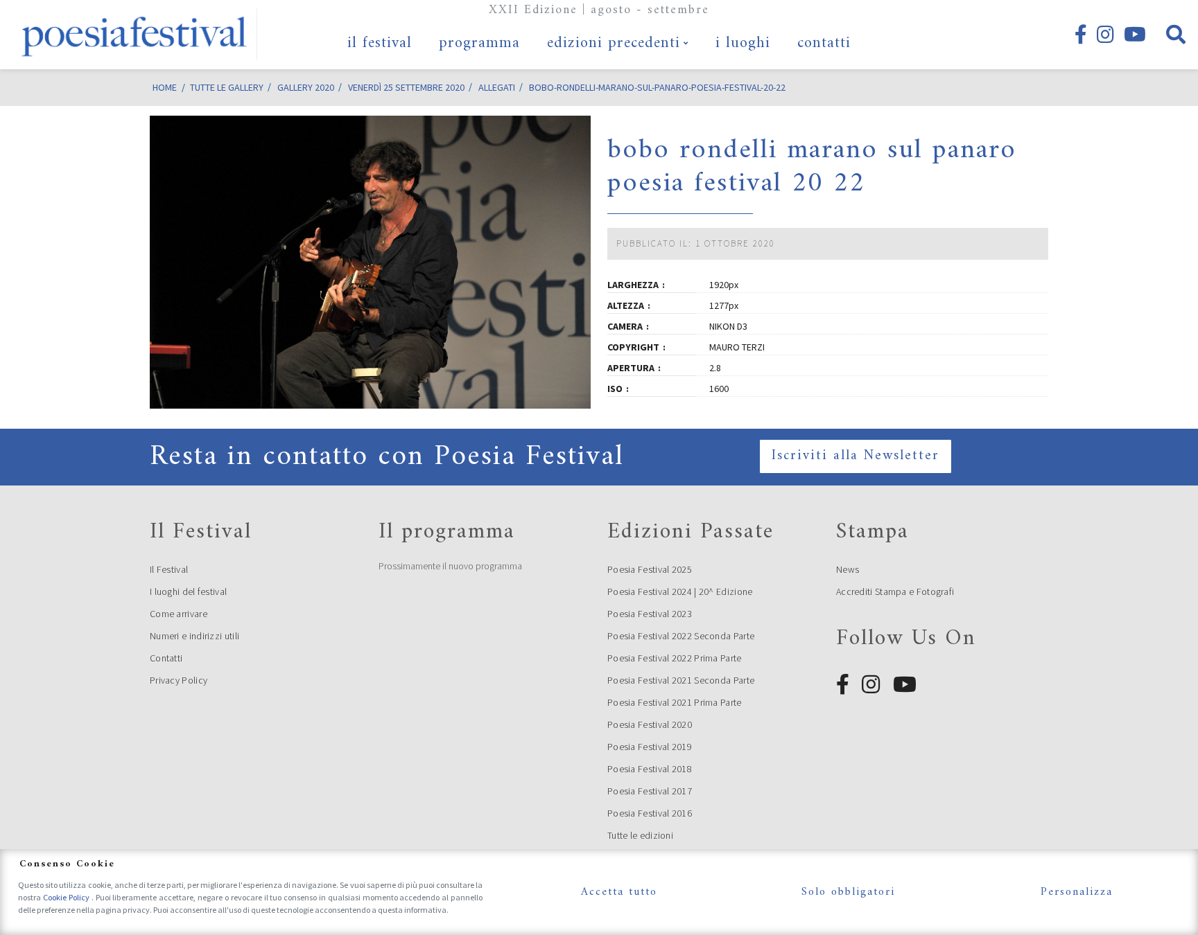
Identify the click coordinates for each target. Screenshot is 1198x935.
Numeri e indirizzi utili (194, 636)
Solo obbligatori (848, 892)
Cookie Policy (67, 897)
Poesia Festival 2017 (649, 791)
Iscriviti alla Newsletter (855, 456)
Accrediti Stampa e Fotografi (895, 591)
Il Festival (169, 569)
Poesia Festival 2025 (649, 569)
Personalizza (1077, 892)
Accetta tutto (619, 892)
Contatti (166, 658)
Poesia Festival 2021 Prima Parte (674, 702)
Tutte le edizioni (640, 835)
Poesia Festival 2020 (649, 724)
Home (165, 87)
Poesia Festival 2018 (649, 769)
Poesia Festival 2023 (649, 613)
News (847, 569)
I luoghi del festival (188, 591)
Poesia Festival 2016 (649, 813)
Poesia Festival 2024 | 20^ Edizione (680, 591)
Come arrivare (178, 613)
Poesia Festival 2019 (649, 746)
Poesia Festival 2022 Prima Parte (674, 658)
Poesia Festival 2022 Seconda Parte (680, 636)
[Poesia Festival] (135, 34)
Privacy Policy (178, 680)
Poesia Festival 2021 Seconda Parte (680, 680)
